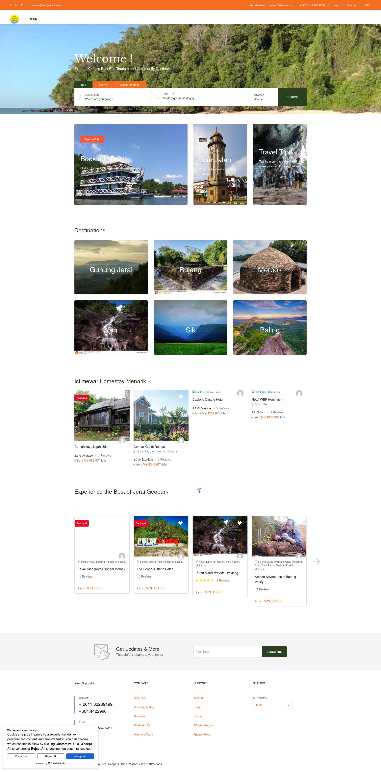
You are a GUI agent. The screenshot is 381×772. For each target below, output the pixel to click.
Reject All (50, 756)
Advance (258, 95)
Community (155, 19)
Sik (190, 329)
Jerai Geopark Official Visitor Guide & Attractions (131, 764)
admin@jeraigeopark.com (47, 5)
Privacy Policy (202, 734)
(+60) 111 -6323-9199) (312, 5)
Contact (198, 716)
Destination (92, 95)
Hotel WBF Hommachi (267, 399)
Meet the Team (143, 734)
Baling (270, 329)
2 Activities (183, 352)
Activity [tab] (103, 85)
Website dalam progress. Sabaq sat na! (271, 5)
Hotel (94, 19)
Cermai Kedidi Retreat (149, 446)
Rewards (139, 716)
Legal (196, 707)
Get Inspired (271, 197)
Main (33, 19)
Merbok (270, 269)
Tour (52, 19)
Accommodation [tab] (130, 85)
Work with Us (142, 725)
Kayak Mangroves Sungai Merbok (101, 569)
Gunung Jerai (111, 269)
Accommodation (123, 19)
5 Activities (103, 292)
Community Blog (144, 707)
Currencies (260, 698)
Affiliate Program (203, 725)
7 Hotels (120, 292)
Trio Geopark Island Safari (155, 569)
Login (336, 5)
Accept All (80, 756)
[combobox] (273, 705)
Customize (21, 756)
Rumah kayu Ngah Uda (91, 446)
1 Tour (128, 352)
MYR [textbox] (259, 705)
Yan (111, 329)
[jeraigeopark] (122, 440)
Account (198, 698)
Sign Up (351, 5)
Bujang (190, 269)
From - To (168, 94)
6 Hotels (199, 352)
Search (292, 97)
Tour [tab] (83, 85)
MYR (366, 5)
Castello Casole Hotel (207, 399)
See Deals (91, 197)
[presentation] (316, 561)
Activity (72, 19)
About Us (139, 698)
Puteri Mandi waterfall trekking (217, 573)
